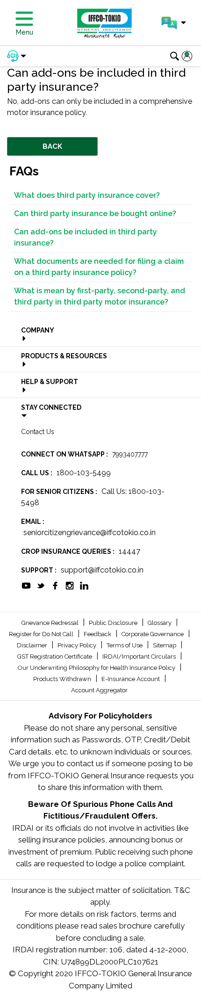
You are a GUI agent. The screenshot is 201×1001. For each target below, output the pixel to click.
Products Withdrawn (63, 678)
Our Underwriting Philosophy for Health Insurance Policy (97, 667)
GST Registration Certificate (55, 656)
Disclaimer (33, 645)
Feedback (98, 634)
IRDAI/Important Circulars (139, 656)
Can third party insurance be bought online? (95, 213)
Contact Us (37, 431)
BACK (52, 146)
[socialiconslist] (26, 584)
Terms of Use (125, 645)
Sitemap (165, 645)
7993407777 (130, 454)
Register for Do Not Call (42, 634)
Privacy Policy (77, 645)
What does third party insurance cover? (87, 195)
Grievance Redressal (51, 622)
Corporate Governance (153, 634)
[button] (173, 23)
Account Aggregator (99, 690)
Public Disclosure (114, 622)
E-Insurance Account (131, 678)
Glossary (160, 622)
